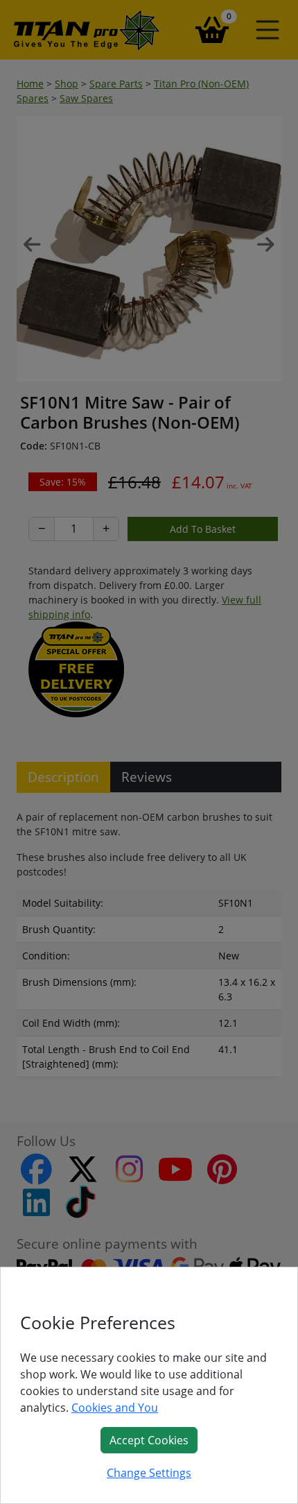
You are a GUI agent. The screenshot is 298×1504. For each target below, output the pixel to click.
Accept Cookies (149, 1440)
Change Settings (149, 1472)
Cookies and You (114, 1407)
